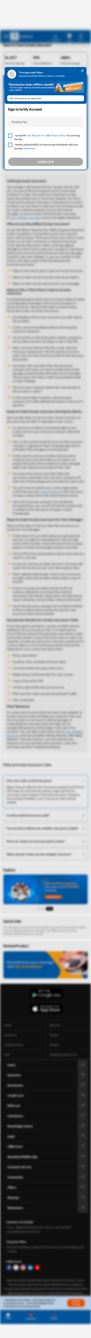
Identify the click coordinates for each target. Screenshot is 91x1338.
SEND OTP (45, 162)
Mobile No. (19, 122)
